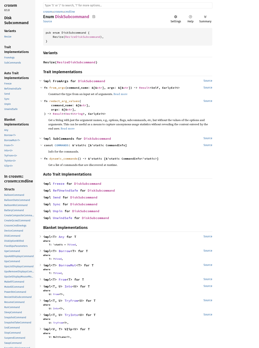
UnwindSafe (62, 218)
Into (68, 286)
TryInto (71, 315)
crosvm (47, 11)
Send (57, 197)
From (62, 279)
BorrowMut (67, 265)
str (99, 87)
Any (61, 237)
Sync (57, 204)
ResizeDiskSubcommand (82, 37)
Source (47, 21)
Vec (67, 113)
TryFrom (71, 301)
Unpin (58, 211)
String (77, 113)
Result (144, 87)
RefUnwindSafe (65, 190)
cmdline (69, 11)
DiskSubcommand (91, 81)
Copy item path (94, 17)
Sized (72, 244)
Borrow (64, 251)
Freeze (58, 184)
